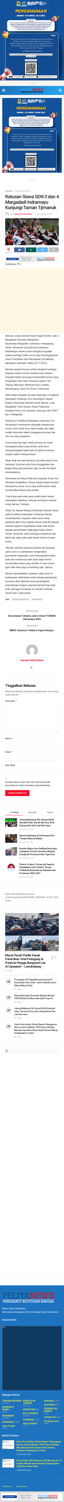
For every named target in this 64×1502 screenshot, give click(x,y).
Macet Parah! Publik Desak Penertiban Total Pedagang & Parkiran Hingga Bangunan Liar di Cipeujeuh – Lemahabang (25, 960)
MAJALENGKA (30, 1423)
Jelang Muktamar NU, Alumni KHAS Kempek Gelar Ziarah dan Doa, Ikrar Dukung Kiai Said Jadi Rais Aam (37, 822)
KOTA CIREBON (30, 1413)
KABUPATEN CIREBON (29, 1402)
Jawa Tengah (8, 1426)
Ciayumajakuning (20, 599)
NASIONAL (49, 1401)
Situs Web (10, 765)
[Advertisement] (32, 300)
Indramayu (37, 599)
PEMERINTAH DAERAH (50, 1409)
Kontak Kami (21, 1486)
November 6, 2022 (45, 214)
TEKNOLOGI (50, 1417)
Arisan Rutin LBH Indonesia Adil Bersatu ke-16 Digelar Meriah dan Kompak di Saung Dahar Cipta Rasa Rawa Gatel (39, 1463)
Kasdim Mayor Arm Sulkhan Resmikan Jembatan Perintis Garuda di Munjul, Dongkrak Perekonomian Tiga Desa (38, 851)
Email (9, 751)
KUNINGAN (28, 1419)
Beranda (8, 191)
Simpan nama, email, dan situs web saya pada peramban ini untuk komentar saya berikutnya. (28, 784)
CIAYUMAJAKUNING (23, 191)
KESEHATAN (29, 1409)
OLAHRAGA (49, 1404)
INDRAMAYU (8, 1416)
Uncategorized (51, 1421)
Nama (9, 738)
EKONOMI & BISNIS (8, 1408)
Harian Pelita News (23, 214)
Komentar (11, 700)
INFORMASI (8, 1422)
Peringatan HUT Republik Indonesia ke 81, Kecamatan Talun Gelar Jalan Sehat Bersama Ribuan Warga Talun (35, 982)
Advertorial (7, 1486)
